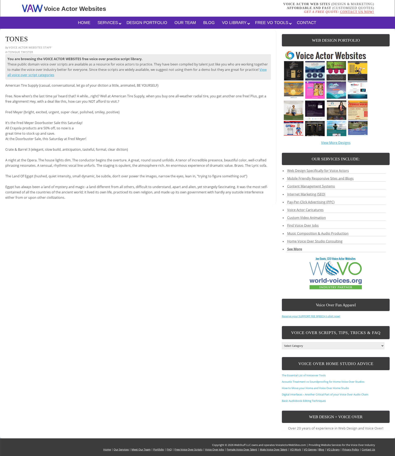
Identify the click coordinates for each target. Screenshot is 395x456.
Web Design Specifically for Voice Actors (318, 170)
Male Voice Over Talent (273, 449)
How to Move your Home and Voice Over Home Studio (315, 388)
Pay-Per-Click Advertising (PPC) (311, 202)
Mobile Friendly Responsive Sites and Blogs (320, 178)
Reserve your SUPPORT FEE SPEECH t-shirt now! (311, 316)
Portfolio (158, 449)
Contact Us (368, 449)
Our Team (185, 22)
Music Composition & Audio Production (318, 233)
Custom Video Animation (306, 217)
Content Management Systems (311, 186)
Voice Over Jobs (214, 449)
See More (294, 249)
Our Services (121, 449)
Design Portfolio (147, 22)
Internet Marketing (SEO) (306, 194)
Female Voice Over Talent (242, 449)
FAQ (169, 449)
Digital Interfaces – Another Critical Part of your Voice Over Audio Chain (325, 394)
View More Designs (336, 142)
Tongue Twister (20, 52)
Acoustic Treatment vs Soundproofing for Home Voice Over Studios (323, 382)
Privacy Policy (350, 449)
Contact (306, 22)
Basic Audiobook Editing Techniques (304, 401)
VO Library (234, 22)
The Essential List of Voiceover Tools (304, 375)
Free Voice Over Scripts (188, 449)
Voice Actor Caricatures (305, 210)
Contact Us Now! (357, 12)
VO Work (295, 449)
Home (84, 22)
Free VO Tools (271, 22)
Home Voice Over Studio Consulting (315, 241)
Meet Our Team (141, 449)
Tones (16, 39)
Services (108, 22)
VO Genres (310, 449)
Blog (209, 22)
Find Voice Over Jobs (303, 225)
